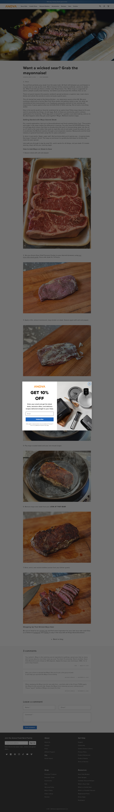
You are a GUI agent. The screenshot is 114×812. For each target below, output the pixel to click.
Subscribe (39, 419)
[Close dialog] (89, 383)
